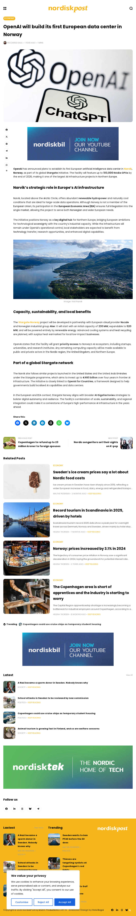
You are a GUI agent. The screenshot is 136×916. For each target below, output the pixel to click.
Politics (22, 702)
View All (129, 675)
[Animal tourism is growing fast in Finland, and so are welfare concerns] (20, 624)
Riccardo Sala (15, 42)
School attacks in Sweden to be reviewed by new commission (53, 698)
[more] (6, 170)
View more (38, 828)
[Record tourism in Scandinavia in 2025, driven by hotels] (26, 519)
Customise (21, 902)
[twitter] (6, 136)
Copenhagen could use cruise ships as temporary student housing (56, 713)
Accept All (65, 902)
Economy (9, 18)
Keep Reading (94, 493)
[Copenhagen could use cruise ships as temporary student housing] (9, 718)
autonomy (36, 399)
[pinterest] (6, 144)
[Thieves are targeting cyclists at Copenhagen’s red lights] (54, 863)
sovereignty (40, 224)
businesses (93, 334)
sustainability (108, 399)
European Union (22, 206)
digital (63, 220)
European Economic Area (74, 206)
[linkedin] (6, 157)
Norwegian (76, 210)
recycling (126, 330)
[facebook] (6, 129)
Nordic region (58, 352)
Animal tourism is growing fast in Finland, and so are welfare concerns (64, 624)
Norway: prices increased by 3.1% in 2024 (89, 548)
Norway (18, 172)
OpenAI (17, 168)
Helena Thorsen (61, 532)
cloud (106, 322)
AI (67, 176)
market (25, 210)
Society (22, 687)
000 (110, 172)
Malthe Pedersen (61, 493)
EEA (92, 206)
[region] (43, 889)
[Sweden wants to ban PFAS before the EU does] (54, 839)
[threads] (22, 809)
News (84, 901)
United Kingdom (80, 352)
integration (116, 206)
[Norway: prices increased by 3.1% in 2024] (26, 558)
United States (84, 373)
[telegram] (6, 150)
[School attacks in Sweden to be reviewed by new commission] (9, 702)
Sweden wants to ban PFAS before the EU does (75, 839)
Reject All (43, 902)
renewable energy (65, 330)
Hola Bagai (98, 910)
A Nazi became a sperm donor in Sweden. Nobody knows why (53, 682)
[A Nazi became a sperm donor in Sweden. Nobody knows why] (9, 687)
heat (117, 330)
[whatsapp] (6, 165)
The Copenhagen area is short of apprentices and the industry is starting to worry (91, 592)
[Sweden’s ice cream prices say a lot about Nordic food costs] (26, 481)
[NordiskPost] (68, 8)
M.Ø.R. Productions (49, 910)
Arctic (46, 198)
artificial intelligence (94, 168)
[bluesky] (30, 809)
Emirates (122, 373)
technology (20, 231)
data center (114, 168)
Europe (113, 176)
